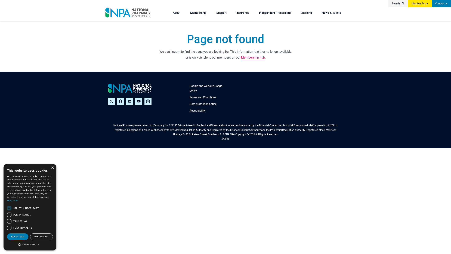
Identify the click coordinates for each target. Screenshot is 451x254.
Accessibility (198, 110)
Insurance (242, 12)
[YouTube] (138, 101)
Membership (198, 12)
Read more (12, 200)
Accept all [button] (17, 236)
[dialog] (30, 207)
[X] (111, 101)
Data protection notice (203, 104)
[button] (30, 244)
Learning (306, 12)
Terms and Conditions (203, 97)
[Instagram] (148, 101)
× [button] (52, 168)
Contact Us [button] (441, 3)
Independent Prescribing (275, 12)
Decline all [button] (41, 236)
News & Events (331, 12)
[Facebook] (120, 101)
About (176, 12)
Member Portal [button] (420, 3)
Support (221, 12)
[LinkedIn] (129, 101)
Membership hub (253, 57)
